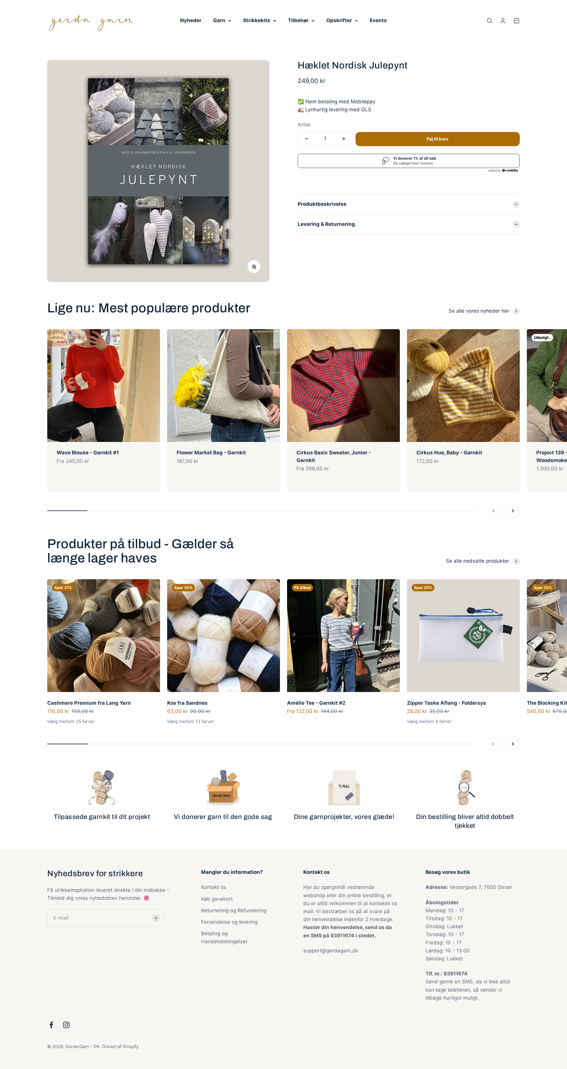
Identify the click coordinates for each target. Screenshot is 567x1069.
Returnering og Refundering (233, 910)
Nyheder (190, 20)
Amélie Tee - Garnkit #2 (316, 703)
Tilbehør (298, 20)
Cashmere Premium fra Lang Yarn (89, 703)
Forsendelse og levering (229, 922)
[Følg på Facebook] (51, 1025)
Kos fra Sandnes (187, 703)
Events (378, 20)
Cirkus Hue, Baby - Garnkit (449, 453)
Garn (219, 20)
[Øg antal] (343, 139)
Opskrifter (339, 20)
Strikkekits (256, 20)
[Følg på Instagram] (66, 1025)
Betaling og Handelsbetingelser (224, 937)
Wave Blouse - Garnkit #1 (88, 453)
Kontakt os (213, 887)
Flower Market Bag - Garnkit (211, 453)
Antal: (305, 125)
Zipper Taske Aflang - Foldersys (446, 703)
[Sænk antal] (306, 139)
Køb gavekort (217, 899)
